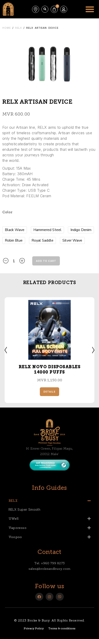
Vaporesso (18, 528)
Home (6, 27)
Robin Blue (14, 240)
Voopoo (15, 537)
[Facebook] (39, 597)
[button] (44, 9)
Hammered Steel (47, 229)
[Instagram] (50, 597)
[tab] (49, 500)
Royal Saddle (42, 240)
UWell (14, 519)
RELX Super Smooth (25, 509)
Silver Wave (72, 240)
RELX (18, 27)
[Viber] (60, 597)
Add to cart (46, 261)
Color (7, 212)
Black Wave (14, 229)
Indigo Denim (80, 229)
